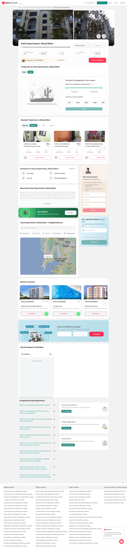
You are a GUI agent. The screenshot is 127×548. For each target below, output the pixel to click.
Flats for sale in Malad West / (45, 7)
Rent (20, 4)
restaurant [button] (58, 233)
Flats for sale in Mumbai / (30, 7)
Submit (84, 109)
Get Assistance (66, 428)
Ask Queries (94, 242)
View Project (31, 313)
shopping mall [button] (70, 233)
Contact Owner (39, 157)
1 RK (43, 125)
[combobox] (49, 228)
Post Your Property (102, 3)
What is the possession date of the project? (93, 237)
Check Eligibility (66, 411)
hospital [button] (37, 233)
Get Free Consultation (68, 445)
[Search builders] (50, 354)
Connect (93, 210)
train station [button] (25, 233)
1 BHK (52, 125)
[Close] (121, 530)
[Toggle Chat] (121, 541)
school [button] (47, 233)
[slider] (66, 88)
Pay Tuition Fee (91, 3)
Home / (21, 7)
